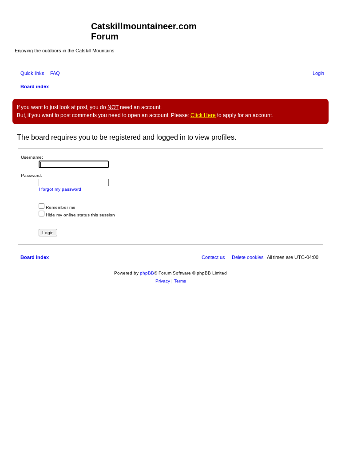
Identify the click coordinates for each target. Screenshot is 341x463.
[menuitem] (53, 73)
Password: (31, 175)
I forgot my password (60, 189)
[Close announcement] (321, 106)
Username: (32, 157)
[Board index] (53, 29)
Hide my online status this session (79, 214)
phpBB (147, 273)
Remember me (59, 207)
